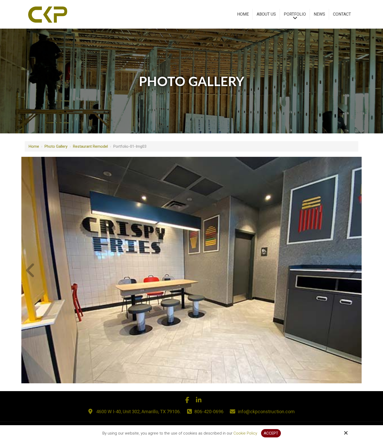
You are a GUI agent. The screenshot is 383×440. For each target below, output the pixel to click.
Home (34, 146)
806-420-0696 (209, 411)
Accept (271, 433)
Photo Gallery (56, 146)
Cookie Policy (245, 433)
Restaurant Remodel (90, 146)
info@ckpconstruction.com (266, 411)
